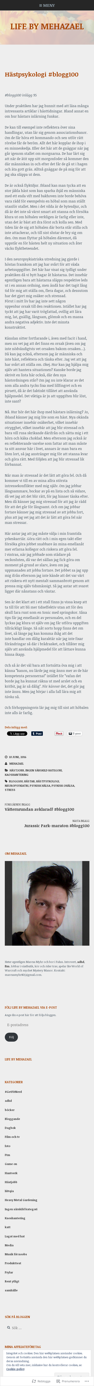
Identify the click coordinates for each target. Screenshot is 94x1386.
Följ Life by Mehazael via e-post (31, 1007)
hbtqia (9, 1191)
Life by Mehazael (47, 26)
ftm (7, 966)
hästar (29, 781)
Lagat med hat (15, 1236)
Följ (11, 1037)
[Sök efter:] (31, 1328)
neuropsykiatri (16, 786)
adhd (80, 962)
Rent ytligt (12, 1281)
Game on (11, 1164)
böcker (9, 1110)
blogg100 (16, 781)
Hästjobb (17, 770)
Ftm (7, 1155)
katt (7, 1227)
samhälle (11, 1290)
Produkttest (13, 1263)
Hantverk (11, 1173)
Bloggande (12, 1119)
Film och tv (12, 1137)
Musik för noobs (16, 1254)
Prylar (9, 1272)
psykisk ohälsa (63, 786)
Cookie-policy (15, 1369)
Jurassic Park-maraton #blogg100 (56, 823)
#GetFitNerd (13, 1092)
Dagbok (10, 1128)
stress (10, 790)
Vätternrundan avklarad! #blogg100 (39, 807)
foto (7, 1146)
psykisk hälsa (40, 786)
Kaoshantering (16, 775)
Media (9, 1245)
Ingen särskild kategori (43, 770)
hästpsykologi (47, 781)
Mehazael (16, 763)
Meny (49, 5)
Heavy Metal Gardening (21, 1200)
